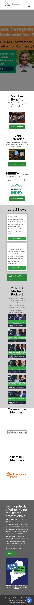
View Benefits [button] (17, 127)
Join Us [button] (10, 553)
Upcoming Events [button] (17, 164)
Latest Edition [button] (17, 199)
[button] (29, 7)
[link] (14, 4)
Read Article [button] (17, 238)
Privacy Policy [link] (20, 602)
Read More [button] (17, 85)
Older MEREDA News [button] (15, 277)
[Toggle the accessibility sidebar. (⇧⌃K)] (29, 600)
